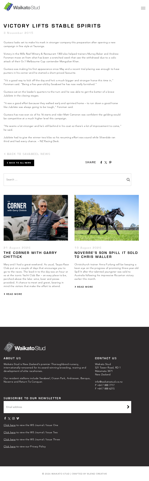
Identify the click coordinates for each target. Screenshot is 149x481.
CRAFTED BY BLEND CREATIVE (89, 473)
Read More (13, 294)
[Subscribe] (128, 407)
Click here (10, 425)
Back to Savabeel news (28, 153)
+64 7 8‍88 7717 (105, 385)
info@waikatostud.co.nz (109, 381)
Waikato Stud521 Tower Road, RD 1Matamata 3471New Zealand (108, 369)
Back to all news (19, 163)
